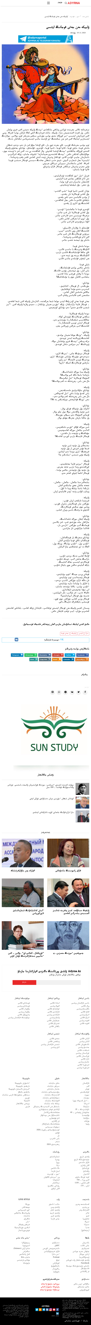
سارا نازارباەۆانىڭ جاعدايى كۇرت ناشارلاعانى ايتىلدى (53, 812)
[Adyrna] (76, 3)
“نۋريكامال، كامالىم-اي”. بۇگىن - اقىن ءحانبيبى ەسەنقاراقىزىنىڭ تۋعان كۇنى (26, 955)
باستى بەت (85, 17)
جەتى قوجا (64, 633)
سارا (87, 633)
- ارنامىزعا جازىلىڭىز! (53, 640)
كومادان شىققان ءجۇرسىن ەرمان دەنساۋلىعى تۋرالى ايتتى (52, 799)
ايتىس (81, 633)
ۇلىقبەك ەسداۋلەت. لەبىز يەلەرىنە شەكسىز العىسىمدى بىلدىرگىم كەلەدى (71, 912)
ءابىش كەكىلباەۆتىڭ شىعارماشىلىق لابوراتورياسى (28, 912)
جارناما (85, 1321)
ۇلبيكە (73, 633)
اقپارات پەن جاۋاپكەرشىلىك (23, 871)
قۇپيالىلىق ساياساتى (72, 1321)
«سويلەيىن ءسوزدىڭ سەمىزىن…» (68, 953)
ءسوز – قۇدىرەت (75, 17)
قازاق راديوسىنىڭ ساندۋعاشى (68, 871)
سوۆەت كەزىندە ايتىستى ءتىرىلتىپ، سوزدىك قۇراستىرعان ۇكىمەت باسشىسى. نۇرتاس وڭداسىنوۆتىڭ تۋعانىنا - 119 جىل (40, 786)
